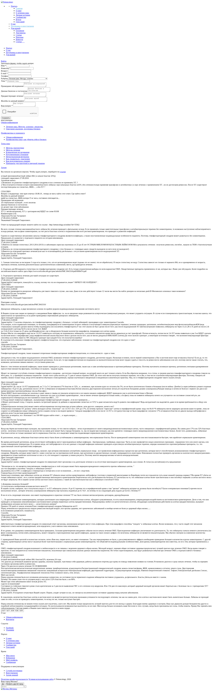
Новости (19, 39)
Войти (3, 61)
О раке (18, 11)
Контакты (10, 619)
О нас (13, 24)
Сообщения (11, 662)
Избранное (10, 658)
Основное (20, 31)
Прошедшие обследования (12, 86)
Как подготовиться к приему (18, 161)
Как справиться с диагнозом (18, 159)
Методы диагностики (15, 148)
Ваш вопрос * (7, 106)
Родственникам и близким (17, 154)
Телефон (5, 76)
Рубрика (5, 78)
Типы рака (5, 144)
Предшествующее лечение (12, 96)
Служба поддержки (14, 671)
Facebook (10, 628)
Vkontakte (10, 630)
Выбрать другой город (14, 684)
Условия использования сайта (40, 679)
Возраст (4, 71)
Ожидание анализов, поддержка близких (23, 129)
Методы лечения (13, 150)
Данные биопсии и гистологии (14, 91)
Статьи (19, 35)
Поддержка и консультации (22, 26)
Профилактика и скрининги (13, 133)
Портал (14, 6)
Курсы (18, 19)
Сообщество (21, 17)
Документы (21, 33)
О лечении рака (22, 13)
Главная (19, 8)
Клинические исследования (17, 152)
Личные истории (23, 15)
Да (3, 684)
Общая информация (9, 122)
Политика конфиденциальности (14, 679)
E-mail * (4, 73)
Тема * (4, 81)
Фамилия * (6, 68)
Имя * (4, 66)
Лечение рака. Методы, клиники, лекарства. (24, 127)
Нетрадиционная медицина (17, 157)
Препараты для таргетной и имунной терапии (25, 163)
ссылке (63, 172)
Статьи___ (20, 42)
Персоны (19, 37)
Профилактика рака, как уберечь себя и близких (26, 139)
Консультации (12, 673)
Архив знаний (12, 675)
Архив (4, 168)
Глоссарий (20, 22)
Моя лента (10, 656)
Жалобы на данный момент (13, 101)
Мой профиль (12, 660)
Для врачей (15, 28)
